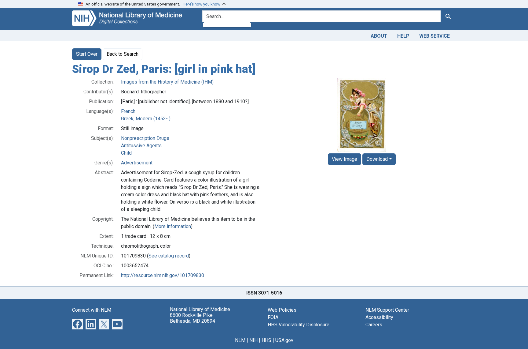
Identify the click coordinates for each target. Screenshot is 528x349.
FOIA (273, 317)
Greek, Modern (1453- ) (145, 119)
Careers (373, 325)
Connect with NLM (91, 310)
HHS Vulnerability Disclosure (298, 325)
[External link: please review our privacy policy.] (77, 323)
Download (377, 159)
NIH (253, 340)
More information (172, 226)
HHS (266, 340)
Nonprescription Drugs (145, 138)
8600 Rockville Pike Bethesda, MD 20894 (192, 318)
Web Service (434, 36)
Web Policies (282, 310)
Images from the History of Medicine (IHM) (167, 82)
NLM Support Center (387, 310)
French (128, 111)
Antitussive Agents (141, 145)
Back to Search (122, 54)
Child (126, 153)
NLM (240, 340)
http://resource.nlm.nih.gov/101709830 (162, 275)
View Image (344, 159)
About (379, 36)
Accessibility (379, 317)
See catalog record (168, 256)
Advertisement (136, 163)
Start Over (86, 54)
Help (403, 36)
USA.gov (284, 340)
